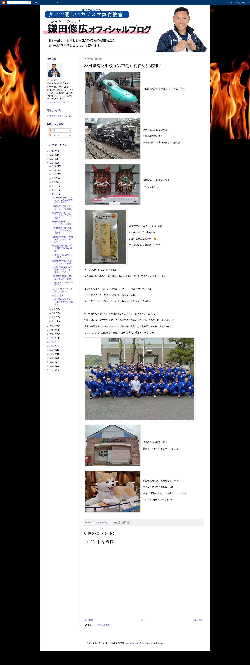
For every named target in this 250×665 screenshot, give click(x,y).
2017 (52, 346)
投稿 (53, 130)
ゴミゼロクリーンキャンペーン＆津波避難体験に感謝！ (62, 200)
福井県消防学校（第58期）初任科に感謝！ (62, 277)
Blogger (159, 643)
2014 (52, 358)
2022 (52, 326)
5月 (54, 194)
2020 (52, 334)
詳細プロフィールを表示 (58, 102)
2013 (52, 362)
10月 (54, 174)
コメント (55, 135)
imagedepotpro (132, 643)
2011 (52, 370)
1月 (54, 321)
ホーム (144, 620)
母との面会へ (58, 295)
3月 (54, 313)
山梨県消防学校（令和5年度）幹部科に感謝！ (62, 239)
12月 (54, 166)
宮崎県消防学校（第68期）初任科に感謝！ (62, 262)
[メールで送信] (115, 522)
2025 (52, 155)
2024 (52, 159)
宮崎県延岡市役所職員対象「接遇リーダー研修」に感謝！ (62, 269)
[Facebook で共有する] (125, 522)
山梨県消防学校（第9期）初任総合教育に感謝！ (62, 230)
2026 (52, 151)
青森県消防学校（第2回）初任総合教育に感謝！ (62, 215)
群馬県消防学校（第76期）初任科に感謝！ (62, 207)
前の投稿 (198, 620)
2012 (52, 366)
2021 (52, 330)
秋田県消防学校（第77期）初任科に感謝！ (62, 222)
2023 (52, 163)
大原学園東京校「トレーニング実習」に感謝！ (62, 302)
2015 (52, 354)
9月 (54, 178)
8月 (54, 182)
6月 (54, 190)
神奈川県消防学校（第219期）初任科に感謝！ (62, 248)
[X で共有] (122, 522)
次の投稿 (89, 620)
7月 (54, 186)
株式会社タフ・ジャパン (60, 116)
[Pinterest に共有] (128, 522)
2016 (52, 350)
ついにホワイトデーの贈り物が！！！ (62, 290)
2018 (52, 342)
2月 (54, 317)
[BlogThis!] (118, 522)
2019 (52, 338)
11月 (54, 170)
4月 (54, 309)
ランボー (54, 80)
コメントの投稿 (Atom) (99, 625)
